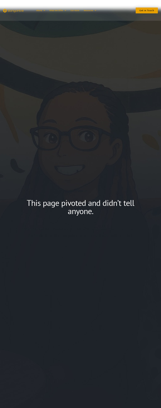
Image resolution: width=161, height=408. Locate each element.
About (39, 10)
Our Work (74, 10)
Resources (88, 10)
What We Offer (56, 10)
